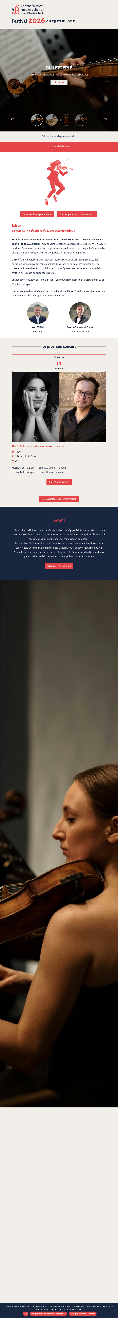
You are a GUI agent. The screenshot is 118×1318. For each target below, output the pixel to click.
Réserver (59, 83)
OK (25, 1314)
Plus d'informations (59, 482)
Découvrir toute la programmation (59, 499)
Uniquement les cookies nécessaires (48, 1314)
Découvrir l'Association (59, 566)
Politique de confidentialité (82, 1314)
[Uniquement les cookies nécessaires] (114, 1310)
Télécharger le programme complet (77, 214)
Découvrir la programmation (37, 214)
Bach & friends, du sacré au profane (38, 446)
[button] (105, 118)
